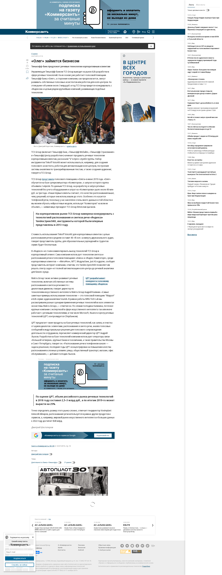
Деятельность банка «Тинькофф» (44, 462)
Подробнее (146, 566)
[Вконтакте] (127, 545)
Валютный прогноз (115, 38)
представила (48, 179)
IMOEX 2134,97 (63, 38)
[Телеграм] (122, 545)
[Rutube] (142, 545)
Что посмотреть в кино (80, 38)
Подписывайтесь (102, 435)
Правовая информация (107, 547)
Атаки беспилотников (98, 38)
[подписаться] (51, 454)
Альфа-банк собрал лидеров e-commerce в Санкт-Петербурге (75, 529)
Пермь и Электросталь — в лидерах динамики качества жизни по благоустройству (135, 530)
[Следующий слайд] (152, 525)
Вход (144, 32)
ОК (151, 46)
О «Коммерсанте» (65, 545)
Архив (60, 547)
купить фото (72, 146)
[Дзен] (132, 545)
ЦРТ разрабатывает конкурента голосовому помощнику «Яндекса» (97, 281)
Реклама (81, 545)
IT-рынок (34, 54)
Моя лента (200, 4)
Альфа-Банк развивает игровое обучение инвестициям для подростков (107, 529)
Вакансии (81, 547)
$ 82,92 (39, 38)
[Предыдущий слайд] (32, 525)
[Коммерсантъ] (37, 31)
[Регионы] (134, 32)
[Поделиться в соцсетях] (27, 78)
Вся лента (192, 234)
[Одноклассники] (137, 545)
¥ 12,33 (53, 38)
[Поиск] (148, 32)
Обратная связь (104, 545)
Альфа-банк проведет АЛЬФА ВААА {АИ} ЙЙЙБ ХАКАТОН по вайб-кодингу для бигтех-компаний (48, 530)
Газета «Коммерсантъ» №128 (42, 446)
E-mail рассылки (104, 550)
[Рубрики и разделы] (153, 32)
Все (50, 519)
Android (81, 550)
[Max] (147, 545)
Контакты (61, 550)
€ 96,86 (46, 38)
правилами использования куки (81, 46)
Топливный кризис (138, 38)
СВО (126, 38)
